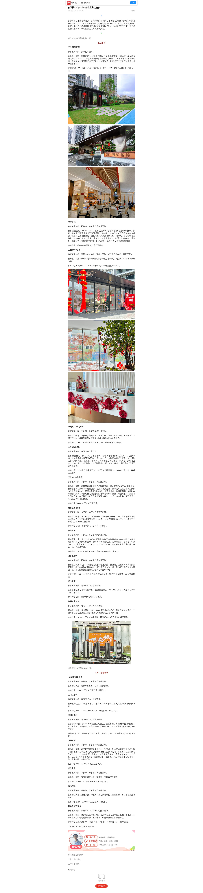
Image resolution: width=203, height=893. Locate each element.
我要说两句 (102, 886)
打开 (133, 2)
